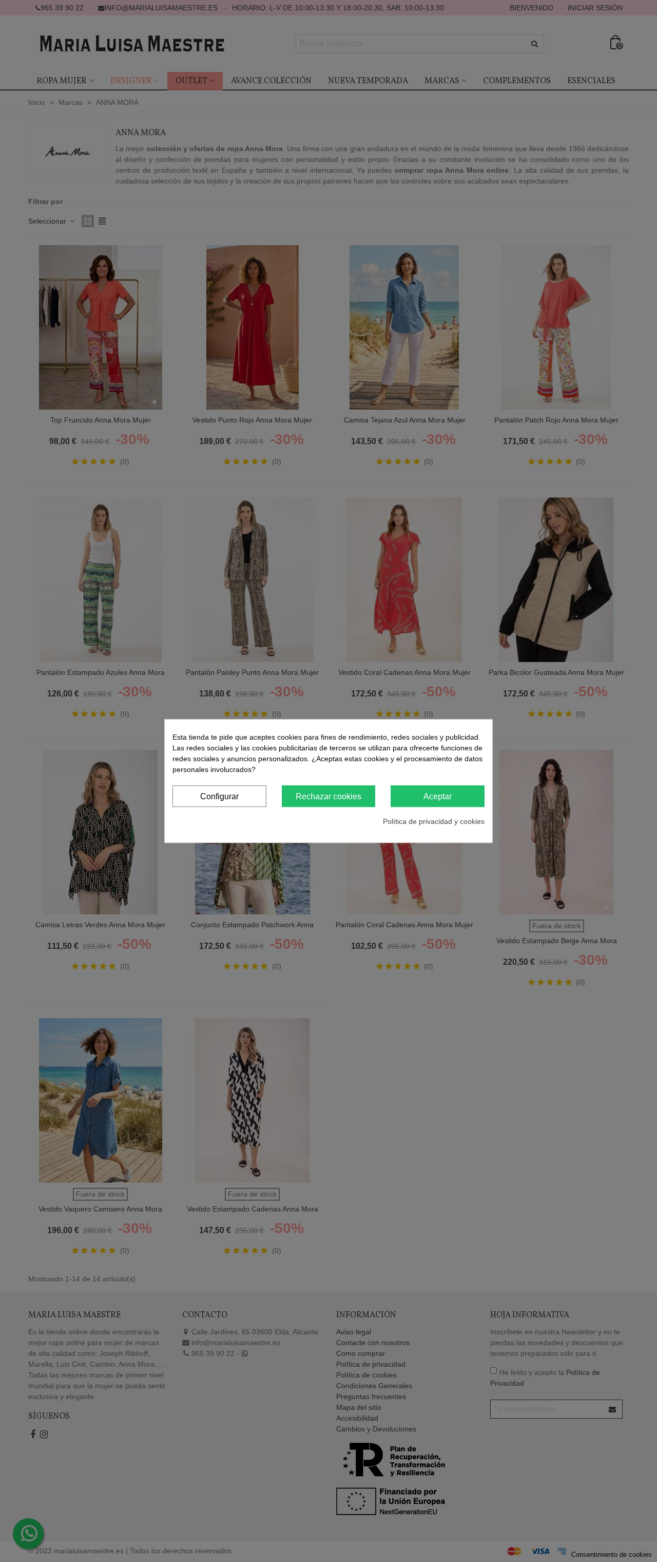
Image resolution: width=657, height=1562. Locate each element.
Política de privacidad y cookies (434, 821)
